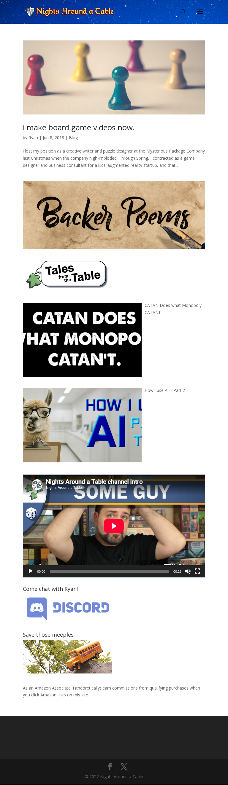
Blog (73, 137)
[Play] (31, 571)
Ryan (33, 137)
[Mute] (188, 571)
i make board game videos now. (79, 127)
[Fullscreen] (197, 571)
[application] (114, 526)
